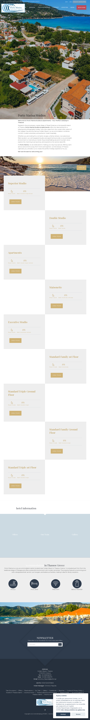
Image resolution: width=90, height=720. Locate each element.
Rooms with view (49, 694)
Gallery (45, 690)
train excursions (44, 7)
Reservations (28, 690)
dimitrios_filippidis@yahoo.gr (47, 679)
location (64, 7)
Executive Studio (17, 322)
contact (56, 7)
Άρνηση (78, 714)
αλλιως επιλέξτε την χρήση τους (74, 709)
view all (81, 168)
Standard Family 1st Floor (63, 356)
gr (71, 1)
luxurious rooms (29, 692)
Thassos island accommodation (47, 692)
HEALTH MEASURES (79, 2)
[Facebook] (4, 1)
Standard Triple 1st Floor (22, 467)
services (32, 7)
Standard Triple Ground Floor (21, 393)
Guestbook (52, 690)
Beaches (61, 690)
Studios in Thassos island (14, 692)
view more (15, 202)
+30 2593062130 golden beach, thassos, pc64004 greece (23, 1)
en (67, 1)
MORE (72, 7)
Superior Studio (17, 183)
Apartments (15, 252)
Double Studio (57, 218)
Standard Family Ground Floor (63, 431)
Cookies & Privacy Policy (74, 690)
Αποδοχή (63, 714)
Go (60, 644)
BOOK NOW (81, 7)
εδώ (62, 709)
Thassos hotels (64, 692)
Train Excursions (11, 690)
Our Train (38, 690)
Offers (20, 690)
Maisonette (55, 287)
